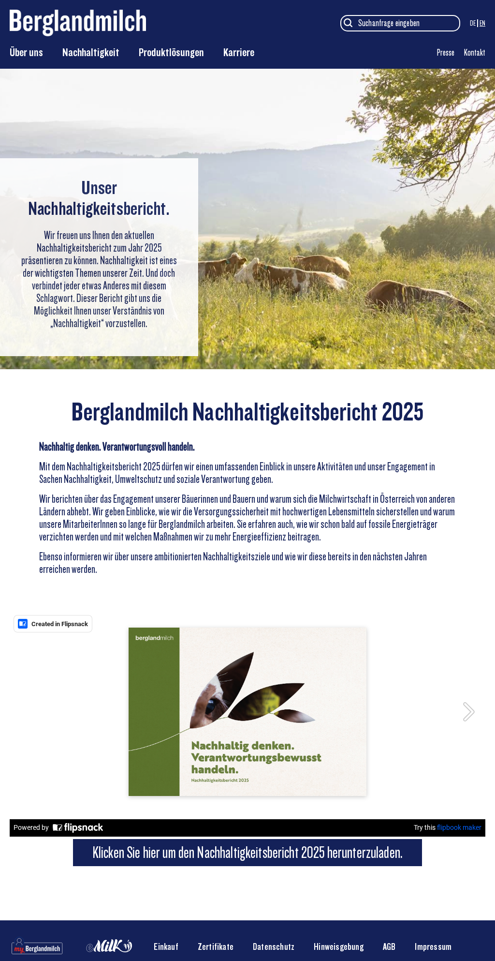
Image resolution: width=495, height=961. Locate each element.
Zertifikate (215, 947)
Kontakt (474, 52)
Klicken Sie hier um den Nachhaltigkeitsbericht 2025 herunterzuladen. (247, 852)
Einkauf (166, 947)
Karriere (238, 52)
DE (473, 23)
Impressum (433, 947)
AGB (389, 947)
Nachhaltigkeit (90, 52)
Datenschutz (273, 947)
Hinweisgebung (339, 947)
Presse (445, 52)
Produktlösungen (171, 52)
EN (482, 23)
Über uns (26, 52)
